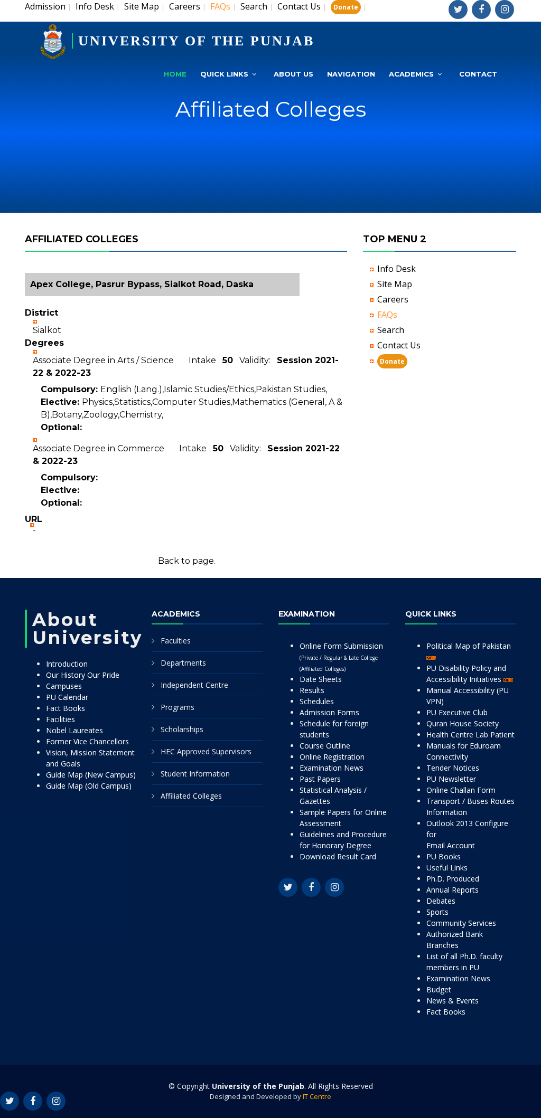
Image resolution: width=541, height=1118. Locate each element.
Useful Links (447, 868)
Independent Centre (194, 685)
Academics (411, 74)
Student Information (195, 774)
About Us (293, 74)
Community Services (461, 923)
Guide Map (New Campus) (91, 775)
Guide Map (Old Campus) (89, 786)
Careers (184, 6)
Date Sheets (321, 679)
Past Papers (320, 779)
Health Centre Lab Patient (470, 734)
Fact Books (65, 708)
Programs (177, 707)
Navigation (351, 74)
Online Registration (332, 757)
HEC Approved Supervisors (206, 751)
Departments (183, 663)
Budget (438, 989)
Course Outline (325, 746)
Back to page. (187, 561)
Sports (437, 912)
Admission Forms (329, 712)
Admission (45, 6)
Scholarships (182, 729)
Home (175, 74)
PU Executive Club (457, 712)
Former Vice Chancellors (87, 741)
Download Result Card (338, 856)
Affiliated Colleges (191, 796)
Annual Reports (452, 890)
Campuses (64, 686)
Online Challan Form (461, 790)
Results (312, 690)
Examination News (331, 768)
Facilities (60, 719)
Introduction (67, 664)
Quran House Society (462, 723)
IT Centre (317, 1096)
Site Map (141, 6)
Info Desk (95, 6)
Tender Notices (452, 768)
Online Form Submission (341, 656)
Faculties (176, 641)
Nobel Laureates (74, 730)
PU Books (443, 856)
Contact (478, 74)
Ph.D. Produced (452, 879)
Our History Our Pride (82, 675)
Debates (440, 901)
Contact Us (299, 6)
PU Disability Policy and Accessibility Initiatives (466, 673)
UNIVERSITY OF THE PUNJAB (196, 41)
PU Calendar (67, 697)
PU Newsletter (451, 779)
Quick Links (224, 74)
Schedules (317, 701)
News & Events (452, 1001)
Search (253, 6)
